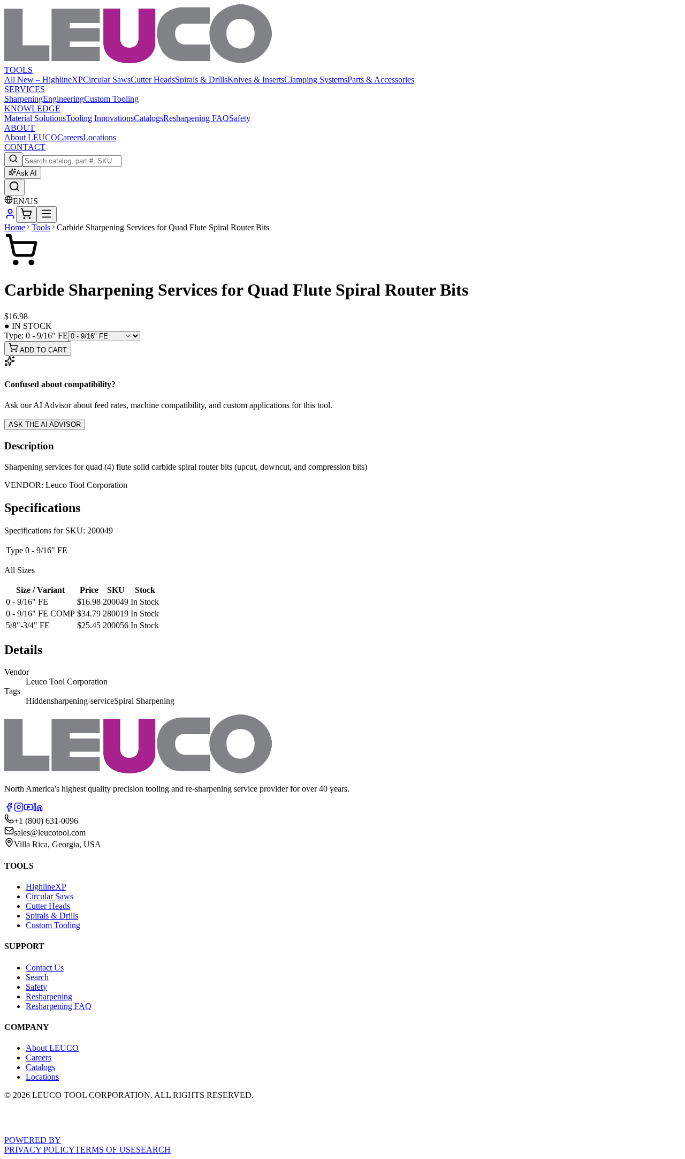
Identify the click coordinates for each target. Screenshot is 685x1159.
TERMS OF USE (105, 1149)
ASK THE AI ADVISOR (45, 424)
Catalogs (148, 118)
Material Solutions (35, 118)
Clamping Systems (315, 79)
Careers (70, 137)
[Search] (14, 187)
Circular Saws (107, 79)
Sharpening (23, 98)
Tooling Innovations (100, 118)
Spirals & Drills (201, 79)
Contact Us (45, 967)
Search (37, 977)
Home (14, 227)
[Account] (10, 216)
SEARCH (153, 1149)
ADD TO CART (42, 350)
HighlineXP (46, 886)
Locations (99, 137)
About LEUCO (30, 137)
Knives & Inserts (255, 79)
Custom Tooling (111, 98)
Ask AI (26, 173)
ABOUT (19, 127)
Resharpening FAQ (196, 118)
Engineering (63, 98)
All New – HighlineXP (43, 79)
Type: (36, 335)
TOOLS (18, 69)
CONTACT (24, 147)
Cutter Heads (153, 79)
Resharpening (49, 996)
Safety (239, 118)
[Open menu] (46, 214)
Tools (41, 227)
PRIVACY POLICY (39, 1149)
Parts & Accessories (380, 79)
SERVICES (24, 89)
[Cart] (26, 214)
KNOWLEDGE (32, 108)
